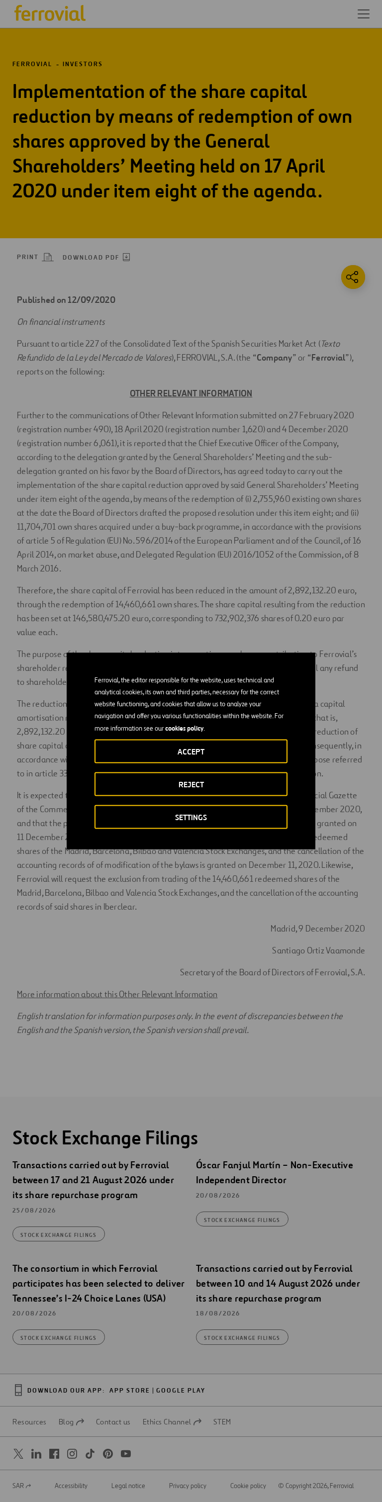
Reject (191, 784)
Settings (191, 817)
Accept (191, 752)
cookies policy (184, 728)
